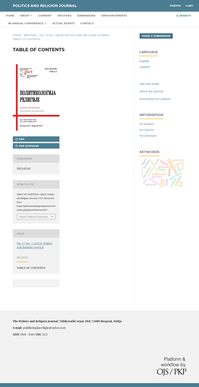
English (144, 61)
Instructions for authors (155, 99)
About (25, 15)
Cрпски (145, 67)
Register (175, 5)
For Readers (147, 124)
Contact (87, 23)
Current (44, 15)
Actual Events (63, 23)
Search (185, 15)
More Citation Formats (33, 216)
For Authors (147, 130)
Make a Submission (156, 35)
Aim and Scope (149, 84)
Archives (64, 15)
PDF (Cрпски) (28, 145)
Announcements (114, 15)
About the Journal (151, 91)
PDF (21, 139)
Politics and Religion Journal (45, 6)
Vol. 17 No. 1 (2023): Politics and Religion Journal (74, 35)
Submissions (86, 15)
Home (10, 15)
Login (189, 5)
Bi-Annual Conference (26, 23)
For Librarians (148, 135)
